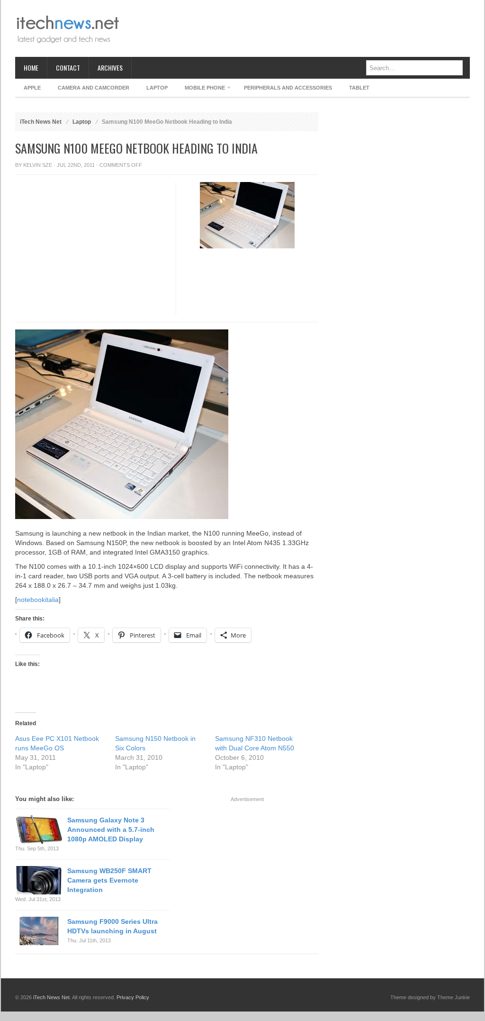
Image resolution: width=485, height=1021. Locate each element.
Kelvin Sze (37, 165)
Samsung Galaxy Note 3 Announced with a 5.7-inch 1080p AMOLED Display (110, 829)
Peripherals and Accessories (288, 88)
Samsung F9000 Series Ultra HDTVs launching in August (112, 926)
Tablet (359, 88)
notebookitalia (38, 599)
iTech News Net (41, 122)
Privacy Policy (133, 997)
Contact (68, 68)
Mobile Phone (200, 89)
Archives (110, 68)
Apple (32, 88)
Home (31, 68)
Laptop (157, 88)
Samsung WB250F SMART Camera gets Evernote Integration (109, 880)
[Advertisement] (297, 28)
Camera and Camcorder (93, 88)
